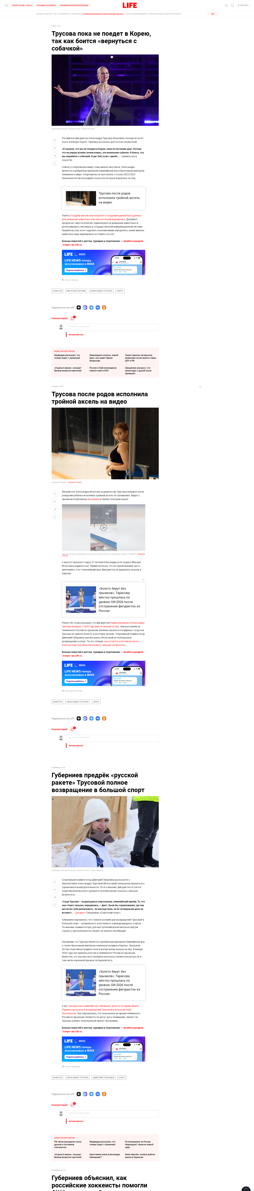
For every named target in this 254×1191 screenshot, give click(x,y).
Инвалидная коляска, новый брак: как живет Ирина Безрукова (104, 358)
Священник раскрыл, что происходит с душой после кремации (138, 370)
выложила (94, 499)
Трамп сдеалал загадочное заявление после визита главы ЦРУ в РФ (140, 358)
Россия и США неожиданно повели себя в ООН (103, 369)
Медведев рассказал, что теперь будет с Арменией (67, 356)
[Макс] (85, 307)
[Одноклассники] (104, 307)
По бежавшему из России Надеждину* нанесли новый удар (139, 1144)
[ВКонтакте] (97, 307)
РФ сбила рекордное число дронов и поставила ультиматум (67, 1144)
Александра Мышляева (73, 691)
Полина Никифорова (72, 1066)
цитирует (80, 912)
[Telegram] (91, 307)
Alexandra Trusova (75, 482)
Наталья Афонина (71, 280)
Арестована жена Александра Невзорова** (105, 1156)
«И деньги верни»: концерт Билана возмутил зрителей (67, 369)
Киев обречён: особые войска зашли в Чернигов (140, 1156)
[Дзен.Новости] (78, 307)
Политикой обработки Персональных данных (103, 13)
